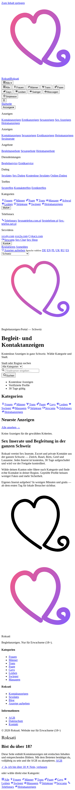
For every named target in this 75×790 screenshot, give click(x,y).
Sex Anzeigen (63, 119)
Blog (11, 700)
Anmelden (22, 246)
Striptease (21, 204)
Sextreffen (7, 187)
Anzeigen (8, 107)
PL (53, 250)
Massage (54, 200)
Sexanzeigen (47, 119)
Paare (32, 200)
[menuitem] (6, 87)
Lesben (8, 204)
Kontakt (13, 724)
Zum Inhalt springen (13, 3)
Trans (42, 200)
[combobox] (22, 371)
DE (44, 250)
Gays (12, 669)
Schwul (66, 200)
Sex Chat (20, 239)
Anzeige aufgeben (19, 703)
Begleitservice (9, 163)
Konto (6, 243)
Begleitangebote (10, 151)
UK (58, 250)
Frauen (8, 200)
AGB (12, 717)
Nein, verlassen (36, 766)
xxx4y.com (7, 236)
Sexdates (6, 175)
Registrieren (8, 246)
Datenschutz (16, 721)
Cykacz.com (35, 236)
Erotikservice (25, 163)
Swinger (36, 204)
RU (63, 250)
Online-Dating (58, 175)
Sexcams (9, 239)
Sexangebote (28, 151)
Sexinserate (8, 138)
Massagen (14, 679)
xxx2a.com (21, 236)
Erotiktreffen (38, 187)
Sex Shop (32, 239)
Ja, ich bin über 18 (13, 766)
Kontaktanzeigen (11, 119)
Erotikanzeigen (30, 119)
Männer (20, 200)
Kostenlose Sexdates (38, 175)
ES (67, 250)
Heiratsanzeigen (10, 123)
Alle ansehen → (10, 427)
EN (49, 250)
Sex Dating (18, 175)
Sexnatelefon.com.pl (29, 220)
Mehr (6, 207)
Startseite (6, 103)
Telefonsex (10, 220)
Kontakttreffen (22, 187)
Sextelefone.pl (50, 220)
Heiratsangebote (45, 151)
